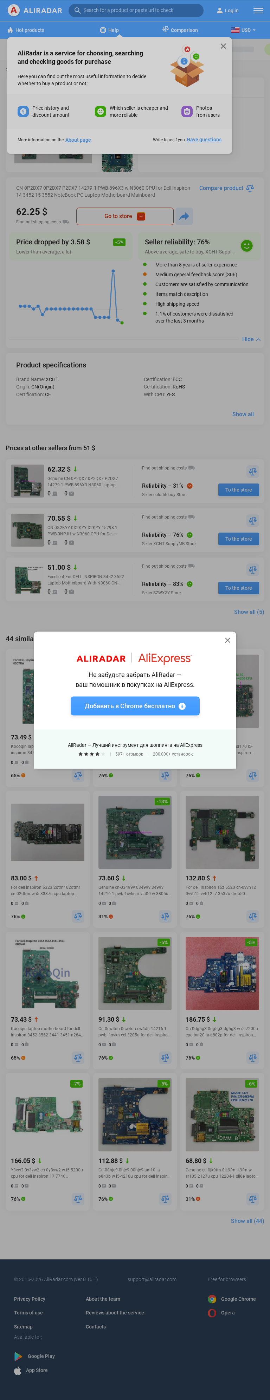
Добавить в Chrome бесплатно (130, 705)
